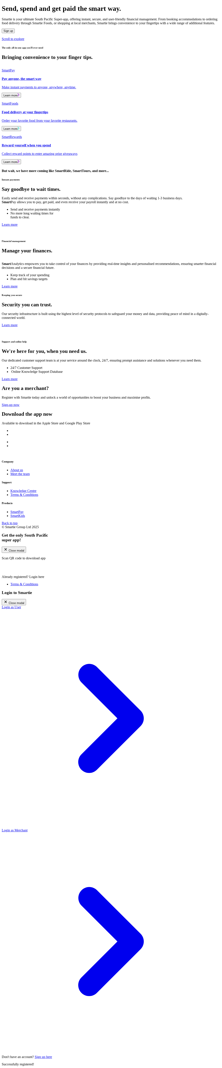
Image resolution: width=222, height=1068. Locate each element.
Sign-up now (11, 405)
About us (16, 470)
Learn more (10, 95)
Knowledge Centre (23, 491)
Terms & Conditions (24, 495)
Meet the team (20, 474)
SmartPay (17, 512)
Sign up (8, 30)
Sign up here (43, 1057)
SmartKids (17, 516)
